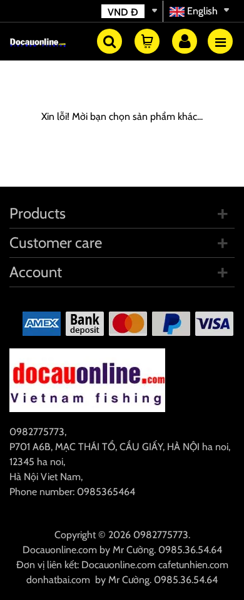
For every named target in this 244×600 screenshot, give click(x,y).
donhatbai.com (58, 580)
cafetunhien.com (193, 565)
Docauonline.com (60, 550)
